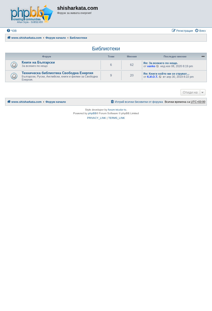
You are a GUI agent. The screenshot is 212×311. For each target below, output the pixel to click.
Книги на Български (38, 62)
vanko (151, 66)
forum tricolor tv (117, 109)
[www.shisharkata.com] (31, 13)
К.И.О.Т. (152, 76)
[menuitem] (11, 31)
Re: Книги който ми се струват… (166, 73)
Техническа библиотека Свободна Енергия (57, 73)
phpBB (92, 113)
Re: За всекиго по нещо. (160, 63)
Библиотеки (106, 48)
